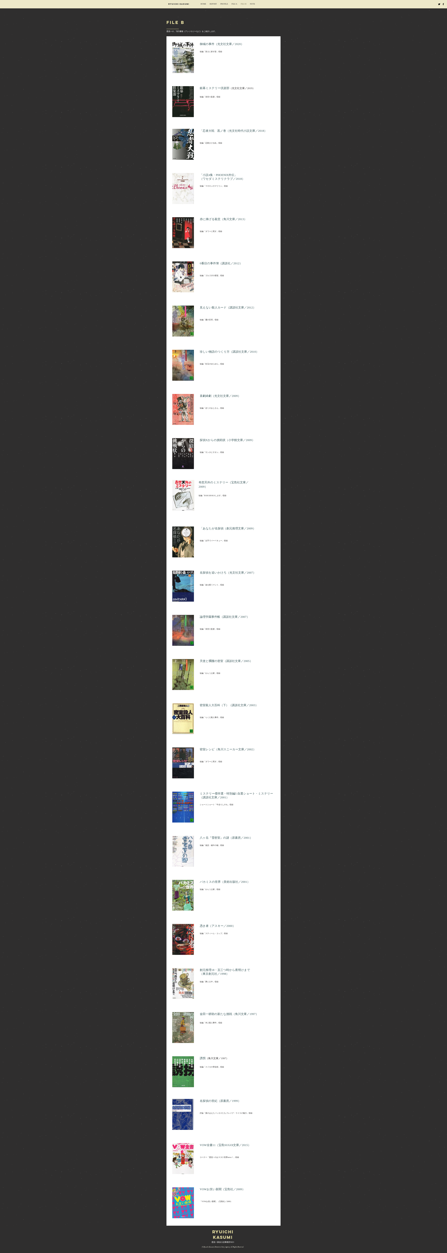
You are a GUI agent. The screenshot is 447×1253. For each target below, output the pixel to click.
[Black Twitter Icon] (439, 4)
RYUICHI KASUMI (178, 4)
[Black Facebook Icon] (443, 4)
